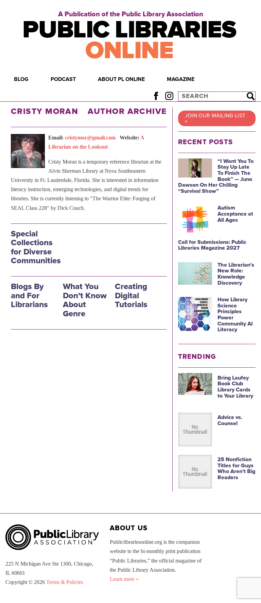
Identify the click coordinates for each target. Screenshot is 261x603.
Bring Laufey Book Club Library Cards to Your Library (235, 386)
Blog (21, 79)
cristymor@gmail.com (90, 137)
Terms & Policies (64, 582)
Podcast (63, 79)
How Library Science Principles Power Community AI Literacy (235, 314)
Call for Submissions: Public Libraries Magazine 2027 (212, 245)
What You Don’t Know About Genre (85, 300)
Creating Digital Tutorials (131, 295)
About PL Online (121, 79)
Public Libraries (129, 40)
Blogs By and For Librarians (29, 295)
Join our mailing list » (215, 118)
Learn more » (124, 579)
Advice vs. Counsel (230, 420)
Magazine (180, 79)
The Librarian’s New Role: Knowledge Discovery (236, 274)
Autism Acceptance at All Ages (235, 213)
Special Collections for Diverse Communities (36, 247)
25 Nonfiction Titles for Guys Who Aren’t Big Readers (236, 468)
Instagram (169, 96)
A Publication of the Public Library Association (130, 14)
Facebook (156, 96)
